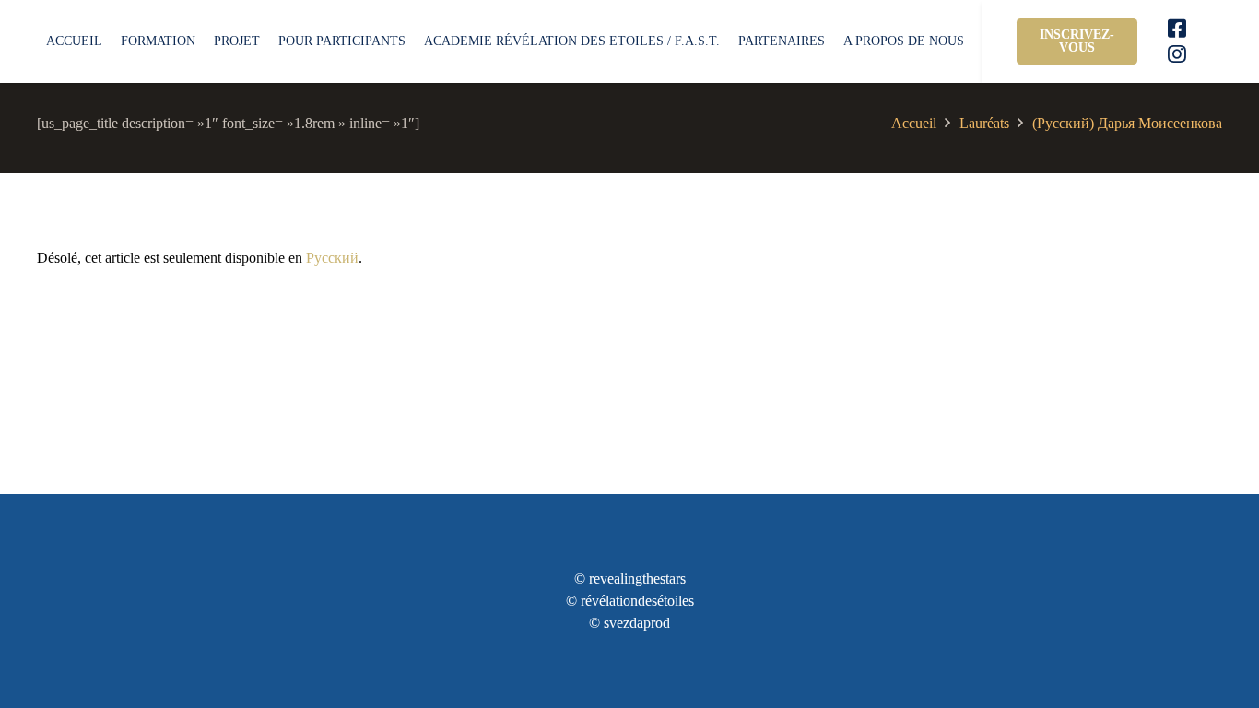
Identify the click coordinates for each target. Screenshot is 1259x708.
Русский (332, 258)
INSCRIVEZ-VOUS (1077, 41)
